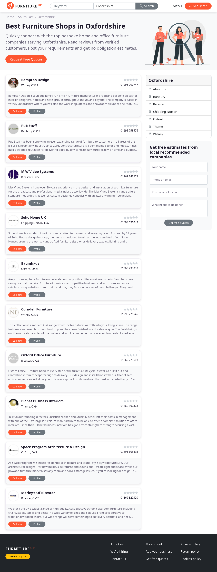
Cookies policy (191, 559)
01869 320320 (129, 497)
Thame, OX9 (29, 406)
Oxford (157, 119)
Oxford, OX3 (29, 452)
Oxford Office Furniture (41, 355)
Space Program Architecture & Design (53, 447)
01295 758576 (129, 130)
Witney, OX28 (29, 85)
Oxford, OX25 (29, 269)
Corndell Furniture (36, 309)
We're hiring (119, 551)
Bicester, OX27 (30, 177)
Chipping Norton (164, 112)
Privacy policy (190, 544)
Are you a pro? (18, 556)
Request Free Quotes (26, 59)
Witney (157, 134)
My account (154, 544)
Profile (37, 111)
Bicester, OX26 (30, 360)
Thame (157, 127)
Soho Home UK (33, 217)
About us (117, 544)
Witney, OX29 (29, 315)
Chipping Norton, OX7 (35, 223)
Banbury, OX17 (30, 131)
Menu (177, 6)
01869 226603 (129, 360)
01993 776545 (129, 314)
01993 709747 (129, 84)
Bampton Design (35, 79)
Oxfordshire (46, 17)
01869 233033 (129, 268)
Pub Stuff (29, 125)
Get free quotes (179, 223)
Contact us (118, 559)
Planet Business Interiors (42, 401)
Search (148, 6)
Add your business (159, 551)
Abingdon (159, 89)
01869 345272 (129, 176)
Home (9, 17)
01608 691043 (129, 222)
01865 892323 (129, 406)
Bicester (158, 104)
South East (26, 17)
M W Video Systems (37, 171)
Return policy (190, 551)
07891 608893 (129, 452)
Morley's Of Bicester (38, 492)
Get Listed (199, 6)
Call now (17, 111)
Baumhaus (30, 263)
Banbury (158, 97)
